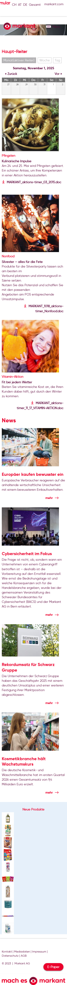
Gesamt (35, 5)
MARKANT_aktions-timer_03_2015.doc (34, 182)
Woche (44, 60)
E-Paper (53, 967)
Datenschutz (10, 955)
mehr (49, 498)
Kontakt (7, 951)
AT (20, 5)
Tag (57, 60)
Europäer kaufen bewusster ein (32, 474)
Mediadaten (22, 951)
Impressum (39, 951)
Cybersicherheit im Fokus (27, 553)
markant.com (53, 4)
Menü (48, 26)
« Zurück (11, 74)
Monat (18, 60)
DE (25, 5)
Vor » (58, 74)
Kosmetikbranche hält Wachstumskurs (24, 761)
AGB (24, 955)
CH (14, 5)
